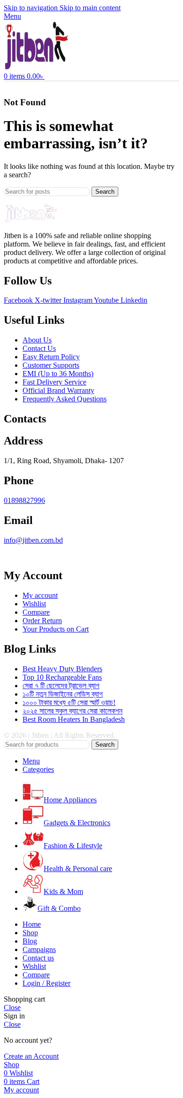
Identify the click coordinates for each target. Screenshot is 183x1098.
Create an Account (31, 1056)
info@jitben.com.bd (33, 540)
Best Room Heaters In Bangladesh (74, 719)
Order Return (42, 621)
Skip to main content (90, 8)
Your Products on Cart (56, 629)
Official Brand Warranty (58, 390)
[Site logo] (36, 68)
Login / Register (46, 983)
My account (40, 595)
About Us (37, 340)
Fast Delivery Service (54, 382)
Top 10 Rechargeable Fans (62, 677)
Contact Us (39, 348)
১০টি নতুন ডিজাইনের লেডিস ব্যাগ (63, 694)
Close (12, 1007)
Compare (36, 612)
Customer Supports (51, 365)
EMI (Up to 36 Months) (58, 374)
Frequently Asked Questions (65, 399)
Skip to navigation (32, 8)
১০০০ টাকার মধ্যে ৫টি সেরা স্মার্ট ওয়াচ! (69, 702)
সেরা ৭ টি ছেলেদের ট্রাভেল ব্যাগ (61, 686)
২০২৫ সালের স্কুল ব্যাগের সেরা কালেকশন (72, 711)
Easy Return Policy (51, 357)
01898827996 (24, 500)
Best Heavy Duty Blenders (62, 669)
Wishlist (34, 604)
